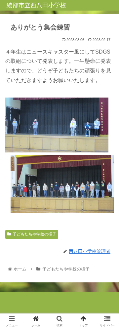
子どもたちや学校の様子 (34, 234)
